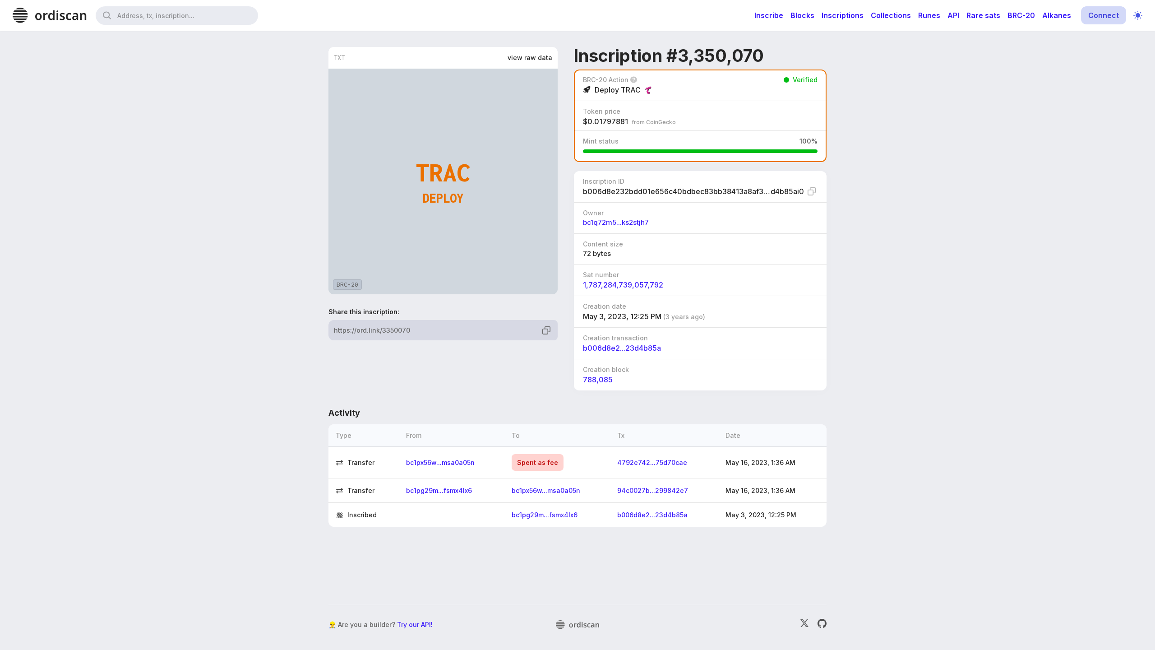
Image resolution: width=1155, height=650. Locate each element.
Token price (601, 111)
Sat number (601, 275)
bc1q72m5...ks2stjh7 (616, 222)
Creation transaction (615, 338)
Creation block (606, 369)
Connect (1103, 15)
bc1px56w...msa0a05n (440, 462)
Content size (603, 244)
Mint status (601, 141)
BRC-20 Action (605, 80)
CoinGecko (661, 122)
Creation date (604, 306)
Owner (593, 213)
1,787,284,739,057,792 (623, 284)
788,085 (598, 379)
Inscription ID (603, 181)
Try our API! (415, 624)
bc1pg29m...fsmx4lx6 (439, 490)
